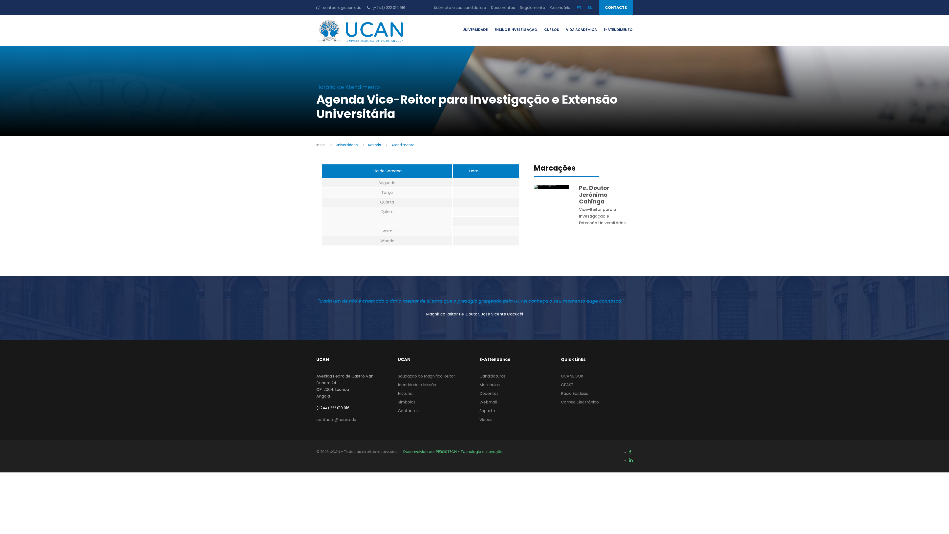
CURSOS (551, 29)
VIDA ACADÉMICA (581, 29)
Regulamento (532, 7)
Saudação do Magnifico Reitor (426, 376)
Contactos (408, 411)
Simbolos (406, 402)
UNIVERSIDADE (475, 29)
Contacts (616, 7)
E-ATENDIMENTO (618, 29)
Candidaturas (492, 376)
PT (579, 7)
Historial (405, 393)
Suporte (487, 411)
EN (590, 7)
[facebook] (630, 452)
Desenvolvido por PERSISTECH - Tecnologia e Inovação (453, 451)
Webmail (488, 402)
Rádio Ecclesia (574, 393)
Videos (485, 420)
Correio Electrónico (580, 402)
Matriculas (489, 385)
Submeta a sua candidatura (460, 7)
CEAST (567, 385)
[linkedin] (631, 460)
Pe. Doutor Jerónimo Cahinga (594, 194)
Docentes (488, 393)
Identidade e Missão (417, 385)
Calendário (560, 7)
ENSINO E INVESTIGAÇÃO (516, 29)
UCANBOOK (572, 376)
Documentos (503, 7)
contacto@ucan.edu (336, 420)
